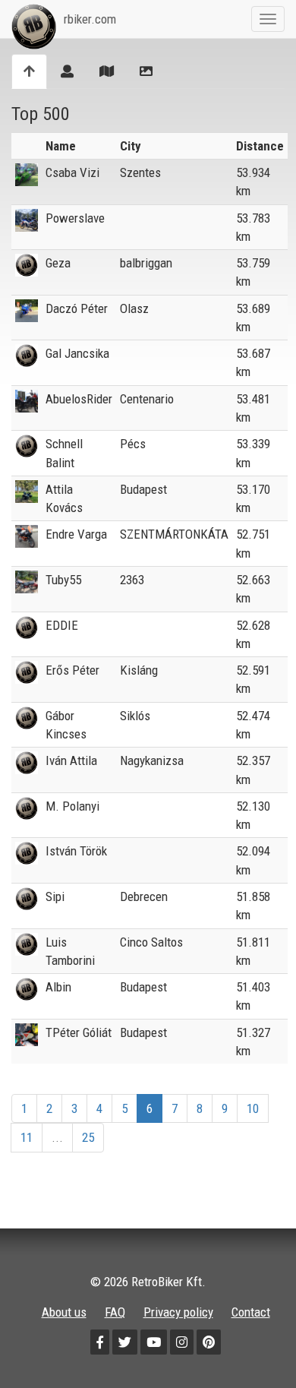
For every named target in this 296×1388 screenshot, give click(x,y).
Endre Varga (76, 534)
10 (253, 1108)
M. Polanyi (72, 806)
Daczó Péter (77, 308)
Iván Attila (71, 760)
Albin (58, 986)
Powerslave (75, 218)
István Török (76, 850)
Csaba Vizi (72, 172)
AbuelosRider (79, 398)
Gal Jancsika (77, 353)
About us (64, 1312)
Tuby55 (63, 579)
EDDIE (62, 625)
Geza (58, 262)
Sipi (55, 896)
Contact (250, 1312)
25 (88, 1137)
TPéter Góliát (79, 1032)
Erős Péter (72, 670)
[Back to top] (252, 1344)
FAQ (115, 1312)
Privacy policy (178, 1312)
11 (26, 1137)
